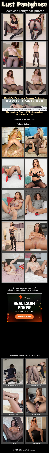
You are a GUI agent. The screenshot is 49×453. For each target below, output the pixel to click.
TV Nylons (12, 443)
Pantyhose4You (13, 414)
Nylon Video (36, 414)
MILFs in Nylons (36, 385)
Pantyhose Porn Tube (13, 385)
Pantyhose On (36, 443)
